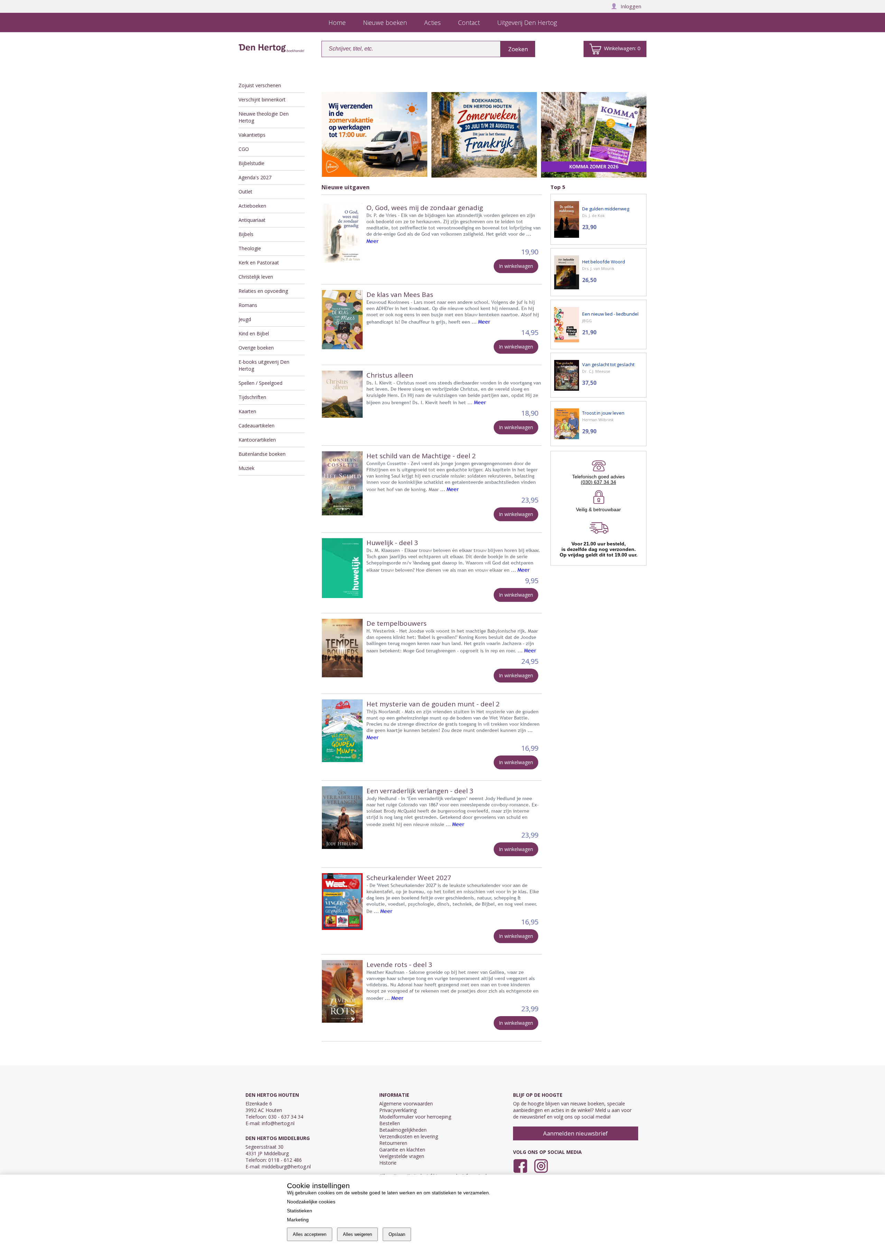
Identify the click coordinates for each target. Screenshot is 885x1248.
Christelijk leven (256, 276)
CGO (244, 149)
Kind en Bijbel (254, 333)
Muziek (246, 468)
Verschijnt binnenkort (262, 99)
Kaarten (247, 411)
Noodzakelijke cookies (311, 1201)
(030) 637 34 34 (598, 482)
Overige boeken (256, 347)
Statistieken (299, 1210)
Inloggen (631, 6)
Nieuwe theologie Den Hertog (264, 117)
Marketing (298, 1219)
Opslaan (397, 1234)
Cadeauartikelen (256, 425)
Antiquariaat (252, 220)
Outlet (245, 191)
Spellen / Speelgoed (260, 383)
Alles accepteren (309, 1234)
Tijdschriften (252, 397)
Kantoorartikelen (257, 439)
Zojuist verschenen (260, 85)
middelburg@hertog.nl (286, 1166)
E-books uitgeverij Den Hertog (264, 365)
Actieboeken (252, 205)
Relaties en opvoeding (263, 291)
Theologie (250, 248)
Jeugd (245, 319)
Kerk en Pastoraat (259, 262)
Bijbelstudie (251, 163)
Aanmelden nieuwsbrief (575, 1133)
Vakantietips (252, 135)
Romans (248, 305)
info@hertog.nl (278, 1123)
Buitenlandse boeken (262, 454)
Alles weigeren (357, 1234)
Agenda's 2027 (255, 177)
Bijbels (246, 234)
